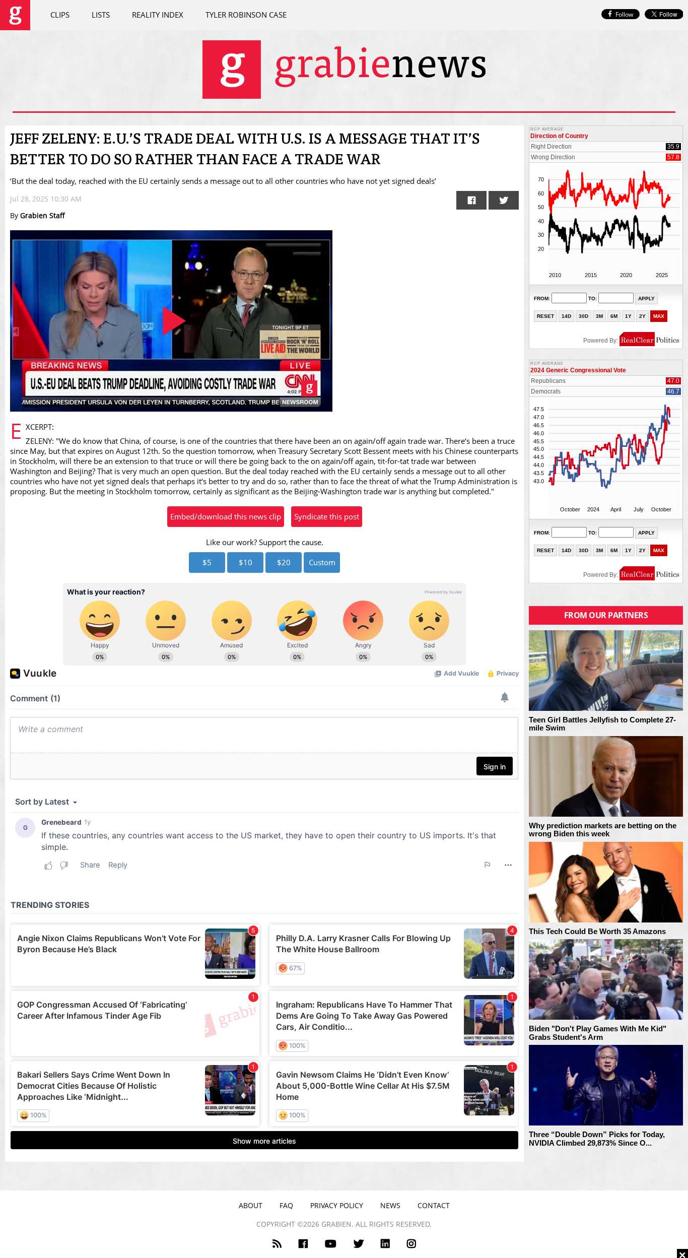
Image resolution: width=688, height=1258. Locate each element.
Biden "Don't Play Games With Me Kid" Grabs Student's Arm (597, 1033)
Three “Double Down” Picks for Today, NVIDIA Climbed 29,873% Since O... (597, 1139)
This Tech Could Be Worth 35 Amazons (597, 932)
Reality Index (157, 15)
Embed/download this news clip (225, 516)
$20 (284, 562)
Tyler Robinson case (246, 15)
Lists (101, 15)
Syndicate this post (326, 516)
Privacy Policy (336, 1205)
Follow (624, 14)
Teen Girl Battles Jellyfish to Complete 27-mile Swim (602, 724)
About (250, 1205)
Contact (434, 1205)
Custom (322, 562)
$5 (207, 562)
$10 (245, 562)
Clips (60, 15)
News (390, 1205)
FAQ (286, 1205)
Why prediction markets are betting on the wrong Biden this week (602, 830)
